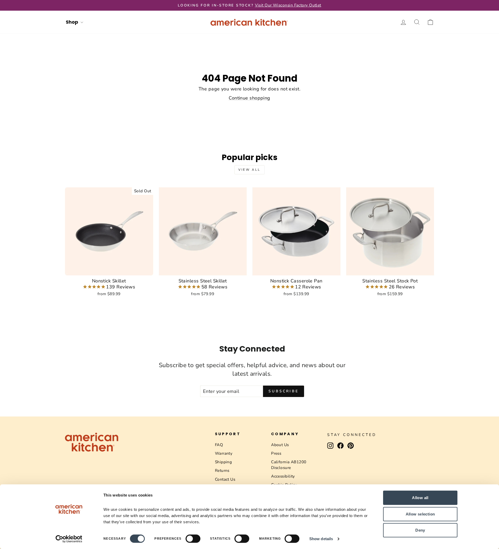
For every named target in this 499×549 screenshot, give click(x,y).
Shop (72, 22)
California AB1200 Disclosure (288, 464)
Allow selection (420, 514)
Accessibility (283, 476)
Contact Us (225, 479)
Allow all (420, 497)
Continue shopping (249, 98)
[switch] (193, 538)
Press (276, 453)
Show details (321, 539)
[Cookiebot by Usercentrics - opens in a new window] (69, 539)
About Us (280, 444)
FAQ (219, 444)
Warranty (224, 453)
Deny (420, 530)
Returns (222, 470)
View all (249, 170)
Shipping (223, 462)
